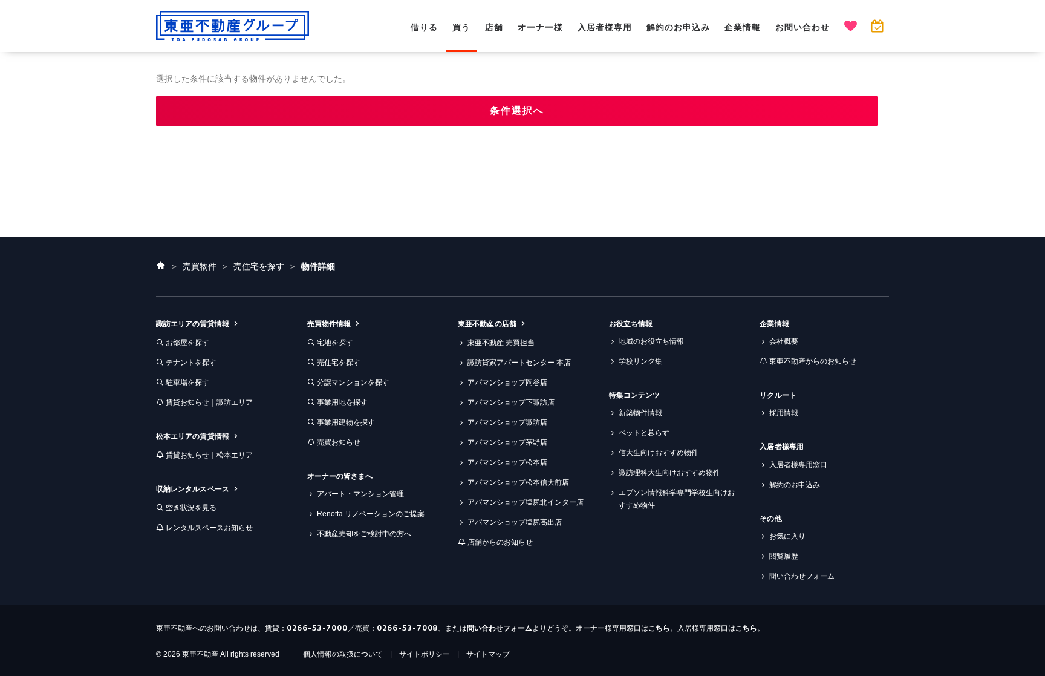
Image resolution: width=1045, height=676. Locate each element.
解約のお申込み (678, 27)
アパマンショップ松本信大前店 (518, 482)
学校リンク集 (640, 361)
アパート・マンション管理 (360, 494)
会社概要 (783, 341)
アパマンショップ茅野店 (507, 442)
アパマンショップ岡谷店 (507, 382)
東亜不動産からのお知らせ (812, 361)
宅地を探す (335, 342)
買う (461, 27)
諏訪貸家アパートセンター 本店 (519, 362)
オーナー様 (540, 27)
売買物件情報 (329, 324)
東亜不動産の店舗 (487, 324)
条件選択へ (517, 110)
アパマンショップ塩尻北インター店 (525, 502)
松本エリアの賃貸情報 (192, 436)
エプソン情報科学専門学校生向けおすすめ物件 (677, 499)
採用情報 (783, 413)
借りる (424, 27)
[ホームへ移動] (161, 266)
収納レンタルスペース (192, 489)
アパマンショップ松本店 (507, 462)
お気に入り (787, 536)
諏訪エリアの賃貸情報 (192, 324)
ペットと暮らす (644, 432)
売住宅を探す (338, 362)
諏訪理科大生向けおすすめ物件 (669, 472)
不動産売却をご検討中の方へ (364, 534)
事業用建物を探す (346, 422)
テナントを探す (191, 362)
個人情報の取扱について (343, 654)
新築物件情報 (640, 413)
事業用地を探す (342, 402)
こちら (659, 628)
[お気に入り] (850, 27)
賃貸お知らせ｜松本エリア (209, 455)
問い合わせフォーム (802, 576)
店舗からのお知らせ (500, 542)
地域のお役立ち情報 (651, 341)
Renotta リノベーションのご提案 (371, 514)
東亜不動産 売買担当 (501, 342)
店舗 (494, 27)
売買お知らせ (338, 442)
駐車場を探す (187, 382)
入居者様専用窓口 (798, 465)
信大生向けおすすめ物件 (658, 452)
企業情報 (742, 27)
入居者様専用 (605, 27)
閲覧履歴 (783, 556)
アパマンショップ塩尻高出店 (514, 522)
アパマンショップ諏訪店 (507, 422)
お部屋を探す (187, 342)
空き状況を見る (191, 508)
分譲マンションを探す (353, 382)
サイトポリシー (424, 654)
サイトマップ (488, 654)
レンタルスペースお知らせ (209, 527)
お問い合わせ (802, 27)
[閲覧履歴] (877, 27)
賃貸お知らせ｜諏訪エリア (209, 402)
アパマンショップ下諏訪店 (511, 402)
